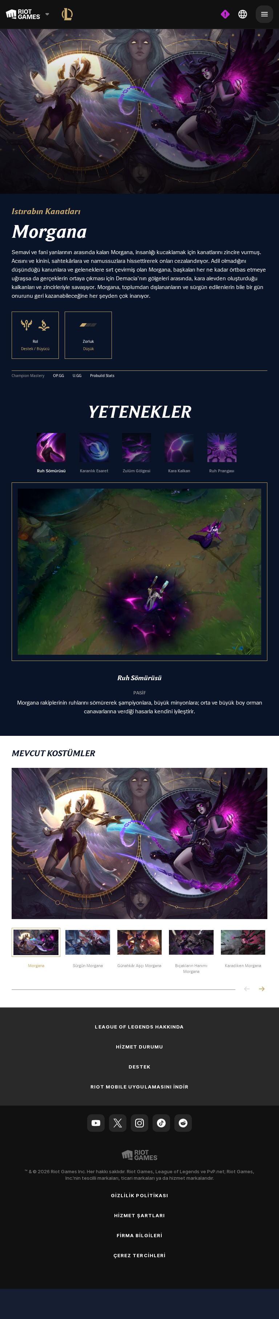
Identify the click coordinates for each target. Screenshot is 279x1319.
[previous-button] (247, 989)
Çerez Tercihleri (139, 1255)
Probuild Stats (102, 375)
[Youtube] (96, 1122)
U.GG (77, 375)
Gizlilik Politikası (139, 1195)
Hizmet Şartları (139, 1215)
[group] (136, 453)
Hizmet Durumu (139, 1046)
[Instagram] (139, 1122)
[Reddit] (183, 1122)
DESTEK (139, 1066)
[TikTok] (161, 1122)
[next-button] (261, 989)
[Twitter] (117, 1122)
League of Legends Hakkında (139, 1026)
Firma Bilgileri (140, 1235)
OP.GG (58, 375)
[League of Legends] (67, 14)
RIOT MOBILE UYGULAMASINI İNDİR (139, 1086)
